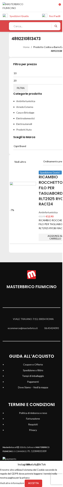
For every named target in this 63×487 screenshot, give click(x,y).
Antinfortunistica (25, 101)
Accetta (33, 483)
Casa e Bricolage (25, 112)
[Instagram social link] (22, 298)
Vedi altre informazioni (12, 483)
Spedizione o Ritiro (33, 370)
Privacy (33, 429)
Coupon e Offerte (33, 364)
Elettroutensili (24, 123)
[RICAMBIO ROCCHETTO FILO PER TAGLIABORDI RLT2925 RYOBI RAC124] (23, 194)
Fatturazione (33, 418)
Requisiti (33, 424)
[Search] (55, 26)
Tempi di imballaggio (33, 375)
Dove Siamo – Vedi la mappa (33, 387)
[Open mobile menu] (4, 26)
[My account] (51, 6)
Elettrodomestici (25, 118)
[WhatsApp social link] (31, 298)
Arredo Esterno (24, 106)
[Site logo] (17, 5)
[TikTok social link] (40, 298)
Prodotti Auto (24, 129)
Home (26, 47)
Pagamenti (33, 381)
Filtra (20, 88)
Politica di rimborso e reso (33, 412)
